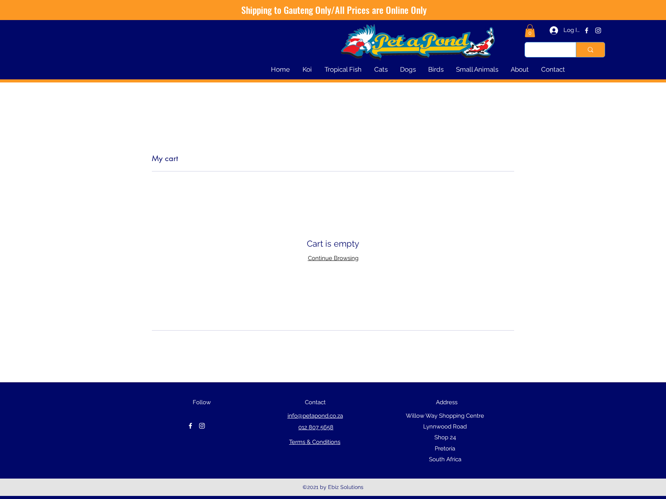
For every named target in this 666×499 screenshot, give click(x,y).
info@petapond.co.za (315, 415)
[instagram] (598, 30)
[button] (530, 30)
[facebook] (586, 30)
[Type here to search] (590, 49)
